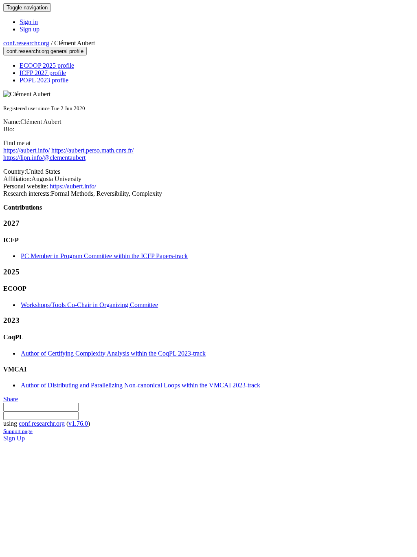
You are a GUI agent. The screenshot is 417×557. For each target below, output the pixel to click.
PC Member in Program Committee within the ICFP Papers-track (104, 255)
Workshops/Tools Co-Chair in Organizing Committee (89, 304)
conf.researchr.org (26, 43)
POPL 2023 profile (44, 80)
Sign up (30, 29)
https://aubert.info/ (26, 150)
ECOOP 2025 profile (47, 65)
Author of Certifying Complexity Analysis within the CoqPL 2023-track (113, 353)
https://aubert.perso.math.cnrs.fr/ (92, 150)
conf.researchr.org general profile (45, 51)
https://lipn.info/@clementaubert (44, 157)
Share (10, 399)
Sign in (29, 21)
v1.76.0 (78, 423)
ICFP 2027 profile (43, 72)
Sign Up (14, 438)
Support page (18, 431)
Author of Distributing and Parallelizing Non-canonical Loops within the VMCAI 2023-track (140, 385)
